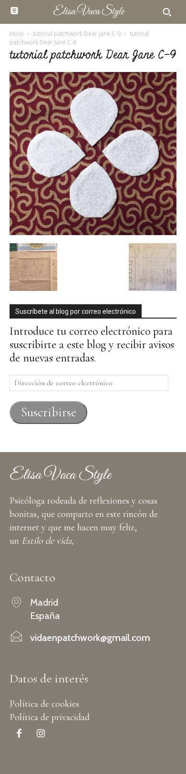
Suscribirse (48, 412)
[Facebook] (19, 734)
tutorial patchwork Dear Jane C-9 (77, 34)
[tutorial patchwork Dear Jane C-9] (93, 231)
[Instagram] (40, 734)
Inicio (17, 34)
